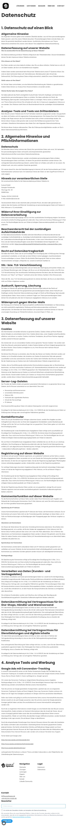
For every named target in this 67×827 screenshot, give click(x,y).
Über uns (51, 6)
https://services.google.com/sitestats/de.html (15, 740)
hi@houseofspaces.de (8, 796)
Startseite (22, 767)
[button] (4, 823)
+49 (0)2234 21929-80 (9, 798)
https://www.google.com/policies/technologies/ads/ (17, 744)
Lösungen (20, 6)
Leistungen (31, 6)
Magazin (41, 6)
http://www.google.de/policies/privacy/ (13, 748)
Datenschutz (41, 770)
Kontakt (60, 6)
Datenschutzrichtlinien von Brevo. (21, 817)
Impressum (41, 767)
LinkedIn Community (25, 781)
